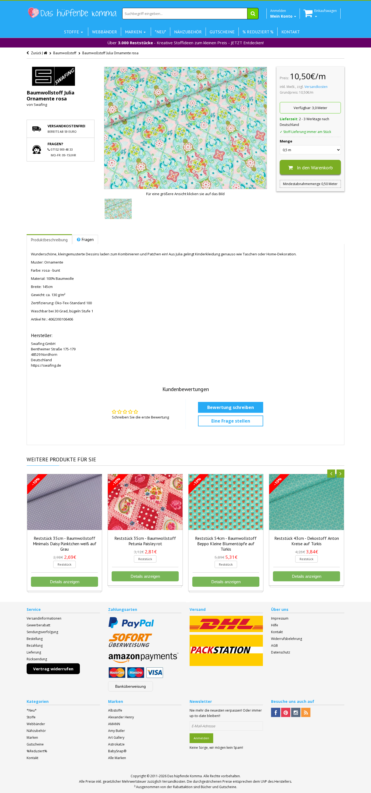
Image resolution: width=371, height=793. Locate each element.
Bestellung (35, 638)
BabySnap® (117, 751)
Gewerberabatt (38, 625)
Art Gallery (116, 737)
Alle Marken (117, 758)
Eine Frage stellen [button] (230, 421)
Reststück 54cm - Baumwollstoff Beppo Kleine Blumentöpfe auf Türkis (226, 543)
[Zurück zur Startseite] (46, 53)
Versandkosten (316, 86)
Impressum (279, 618)
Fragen (88, 239)
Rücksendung (37, 659)
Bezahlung (35, 645)
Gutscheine (35, 744)
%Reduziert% (37, 751)
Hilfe (274, 625)
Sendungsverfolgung (42, 632)
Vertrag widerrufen (53, 668)
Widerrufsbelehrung (286, 638)
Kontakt (277, 632)
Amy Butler (116, 730)
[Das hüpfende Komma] (72, 12)
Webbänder (36, 724)
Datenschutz (280, 652)
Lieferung (34, 652)
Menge (286, 141)
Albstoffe (115, 710)
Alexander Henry (121, 717)
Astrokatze (116, 744)
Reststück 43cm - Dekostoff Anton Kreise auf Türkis (306, 540)
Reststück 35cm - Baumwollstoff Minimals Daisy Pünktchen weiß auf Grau (64, 543)
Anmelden (201, 738)
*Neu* (32, 710)
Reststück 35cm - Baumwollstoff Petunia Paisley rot (145, 540)
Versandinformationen (44, 618)
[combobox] (190, 13)
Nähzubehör (36, 730)
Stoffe (31, 717)
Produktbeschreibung (49, 239)
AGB (274, 645)
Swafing (40, 104)
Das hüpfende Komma (184, 776)
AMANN (114, 724)
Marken (32, 737)
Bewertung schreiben (230, 407)
